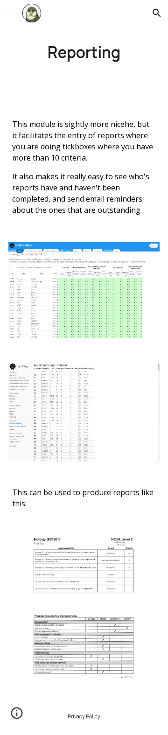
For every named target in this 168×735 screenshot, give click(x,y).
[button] (11, 13)
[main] (84, 51)
